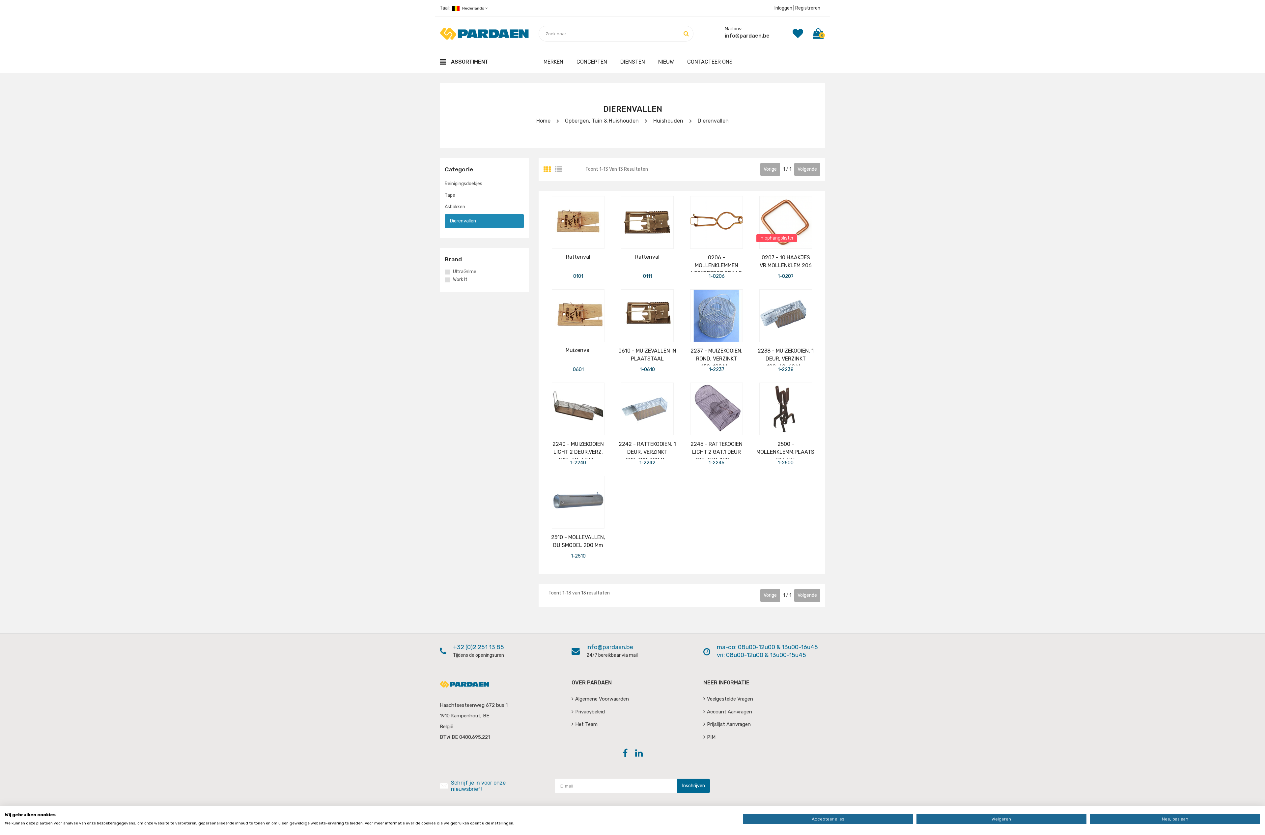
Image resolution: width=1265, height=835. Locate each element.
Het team (586, 724)
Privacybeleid (590, 712)
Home (543, 121)
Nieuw (666, 62)
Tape (450, 195)
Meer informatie (726, 682)
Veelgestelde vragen (730, 699)
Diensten (632, 62)
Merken (553, 62)
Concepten (591, 62)
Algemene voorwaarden (602, 699)
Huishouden (667, 121)
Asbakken (455, 207)
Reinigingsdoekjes (463, 184)
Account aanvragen (729, 712)
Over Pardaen (592, 682)
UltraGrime (464, 272)
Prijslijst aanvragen (729, 724)
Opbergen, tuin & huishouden (602, 121)
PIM (711, 737)
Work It (460, 279)
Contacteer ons (710, 62)
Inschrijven (693, 786)
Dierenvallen (712, 121)
